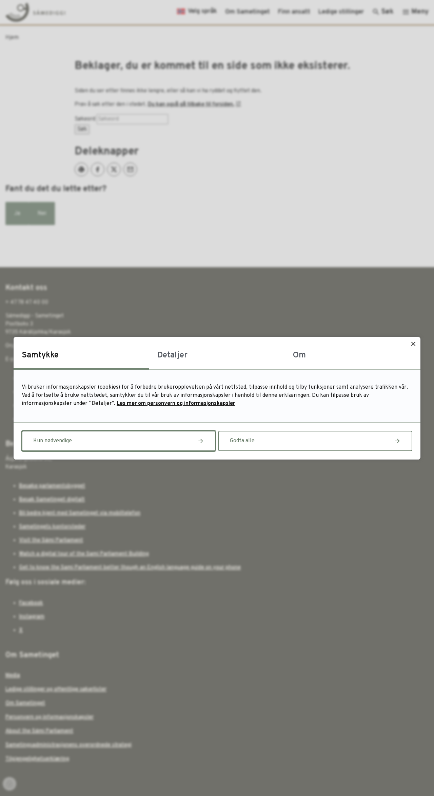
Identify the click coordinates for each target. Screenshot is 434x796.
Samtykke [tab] (40, 355)
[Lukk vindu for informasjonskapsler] (413, 344)
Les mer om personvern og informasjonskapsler (176, 403)
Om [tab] (299, 355)
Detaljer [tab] (172, 355)
